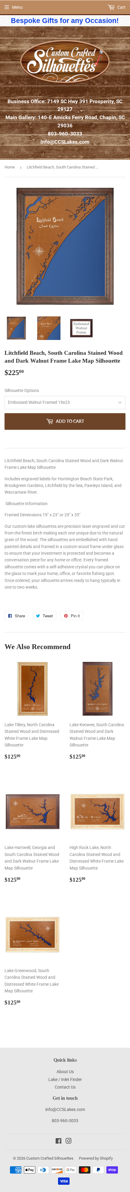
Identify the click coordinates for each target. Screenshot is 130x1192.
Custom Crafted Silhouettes (49, 1158)
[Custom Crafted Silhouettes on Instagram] (69, 1141)
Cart (120, 7)
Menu (17, 7)
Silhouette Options (22, 390)
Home (10, 167)
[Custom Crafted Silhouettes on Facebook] (58, 1141)
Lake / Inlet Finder (65, 1079)
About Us (65, 1071)
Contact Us (65, 1087)
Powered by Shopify (96, 1158)
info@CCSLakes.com (65, 142)
